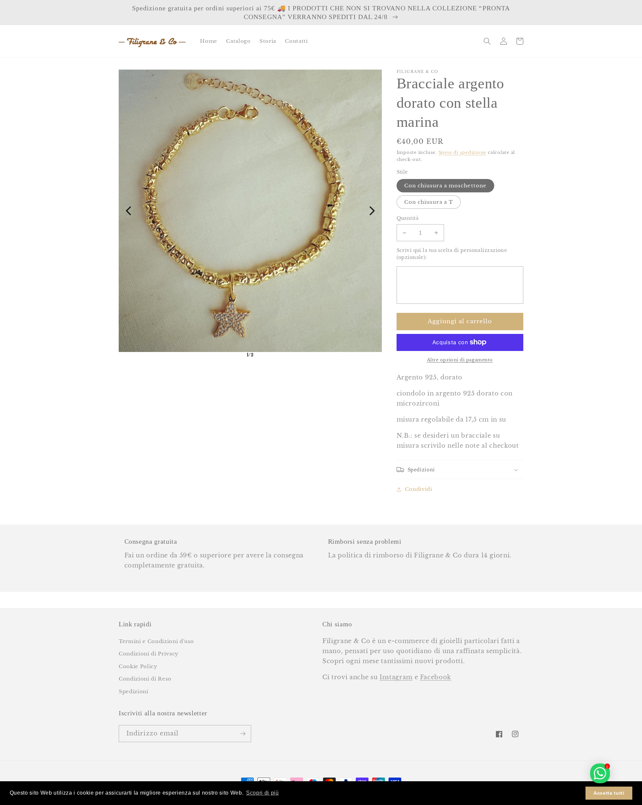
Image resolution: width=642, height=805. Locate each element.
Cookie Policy (138, 666)
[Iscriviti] (243, 733)
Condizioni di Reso (145, 679)
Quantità (408, 218)
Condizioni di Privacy (149, 653)
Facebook (435, 677)
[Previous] (128, 210)
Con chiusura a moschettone (445, 185)
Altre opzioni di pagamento (460, 360)
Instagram (396, 677)
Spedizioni (133, 691)
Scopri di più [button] (262, 793)
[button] (487, 41)
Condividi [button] (418, 489)
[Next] (372, 210)
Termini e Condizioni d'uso (156, 641)
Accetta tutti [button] (609, 793)
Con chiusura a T (428, 202)
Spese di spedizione (462, 152)
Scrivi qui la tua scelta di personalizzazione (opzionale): (452, 253)
